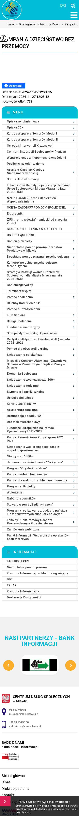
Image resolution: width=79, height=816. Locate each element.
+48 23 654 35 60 (72, 6)
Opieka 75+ (15, 127)
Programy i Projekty (21, 486)
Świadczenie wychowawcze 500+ (31, 379)
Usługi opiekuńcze (20, 398)
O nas (6, 782)
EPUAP (12, 585)
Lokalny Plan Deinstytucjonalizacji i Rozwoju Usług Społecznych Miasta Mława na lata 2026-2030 (38, 188)
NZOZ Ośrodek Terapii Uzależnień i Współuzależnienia (32, 199)
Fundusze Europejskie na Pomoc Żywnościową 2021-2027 (30, 429)
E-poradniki (15, 213)
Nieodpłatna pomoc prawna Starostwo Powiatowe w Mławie (34, 248)
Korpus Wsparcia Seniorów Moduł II (32, 139)
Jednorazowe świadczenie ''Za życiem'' (35, 462)
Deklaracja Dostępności (24, 597)
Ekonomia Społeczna (22, 373)
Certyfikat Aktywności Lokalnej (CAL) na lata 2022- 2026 (38, 340)
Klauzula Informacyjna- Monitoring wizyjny (37, 573)
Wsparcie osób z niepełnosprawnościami (36, 157)
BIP (9, 579)
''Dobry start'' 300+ (20, 456)
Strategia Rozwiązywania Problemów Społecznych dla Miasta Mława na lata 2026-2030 (34, 275)
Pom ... (54, 24)
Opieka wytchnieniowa (23, 121)
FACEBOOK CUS (18, 561)
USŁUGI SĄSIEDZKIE (21, 235)
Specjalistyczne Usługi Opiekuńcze (32, 333)
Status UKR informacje (23, 179)
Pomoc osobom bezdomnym (27, 474)
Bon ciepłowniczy (19, 241)
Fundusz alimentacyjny (23, 327)
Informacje (25, 552)
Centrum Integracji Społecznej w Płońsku (36, 151)
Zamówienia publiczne (23, 529)
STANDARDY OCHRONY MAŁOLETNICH (34, 229)
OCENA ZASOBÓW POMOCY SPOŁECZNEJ (36, 207)
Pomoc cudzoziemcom (23, 309)
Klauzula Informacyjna (23, 591)
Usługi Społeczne (19, 321)
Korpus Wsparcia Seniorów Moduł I (32, 133)
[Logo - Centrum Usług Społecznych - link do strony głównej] (11, 10)
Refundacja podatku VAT (25, 416)
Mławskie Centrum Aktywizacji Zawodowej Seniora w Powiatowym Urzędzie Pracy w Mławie (37, 364)
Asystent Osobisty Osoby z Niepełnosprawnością (26, 171)
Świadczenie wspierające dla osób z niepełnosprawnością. (33, 448)
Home (11, 24)
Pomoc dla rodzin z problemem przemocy (37, 480)
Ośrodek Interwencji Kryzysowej (29, 145)
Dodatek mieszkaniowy (23, 422)
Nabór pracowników (21, 498)
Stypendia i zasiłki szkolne (26, 392)
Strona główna (25, 24)
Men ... (42, 24)
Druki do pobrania (15, 788)
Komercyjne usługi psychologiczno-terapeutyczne (32, 264)
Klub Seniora (16, 315)
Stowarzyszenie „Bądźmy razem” (30, 504)
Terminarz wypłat (19, 291)
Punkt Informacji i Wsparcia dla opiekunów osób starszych (38, 537)
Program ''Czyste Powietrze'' (27, 468)
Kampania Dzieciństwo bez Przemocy (38, 42)
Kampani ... (69, 24)
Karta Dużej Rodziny (21, 404)
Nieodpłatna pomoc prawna (27, 567)
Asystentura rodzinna (22, 410)
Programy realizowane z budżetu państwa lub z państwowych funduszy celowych (37, 512)
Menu (18, 112)
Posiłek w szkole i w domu (25, 163)
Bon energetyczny (20, 285)
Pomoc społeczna (20, 297)
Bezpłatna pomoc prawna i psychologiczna (38, 256)
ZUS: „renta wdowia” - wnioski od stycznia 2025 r (37, 221)
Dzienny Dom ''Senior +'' (23, 303)
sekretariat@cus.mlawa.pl (63, 6)
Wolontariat (15, 492)
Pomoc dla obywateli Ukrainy (27, 348)
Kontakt (8, 795)
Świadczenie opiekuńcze (25, 355)
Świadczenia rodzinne (23, 385)
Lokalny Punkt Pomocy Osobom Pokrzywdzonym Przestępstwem (30, 521)
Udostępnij (15, 85)
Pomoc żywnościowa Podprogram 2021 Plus (35, 439)
